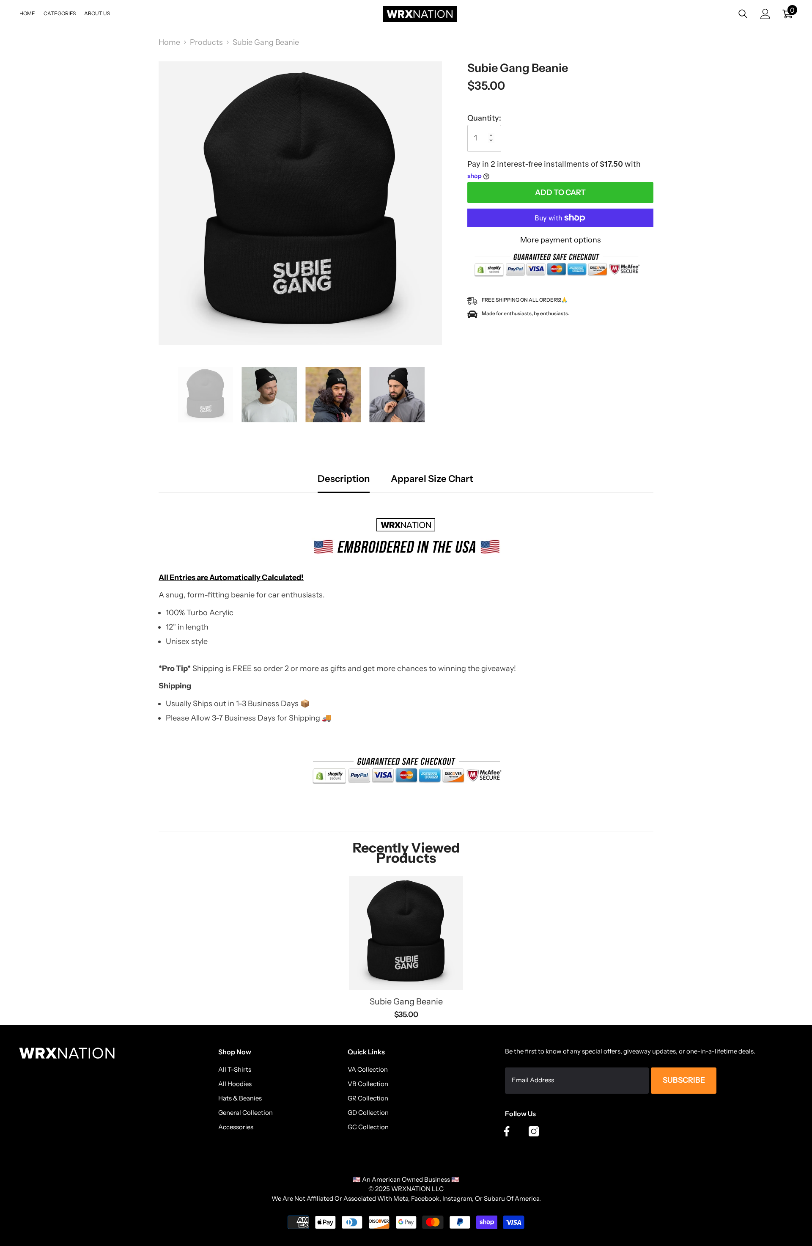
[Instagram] (534, 1131)
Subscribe (684, 1080)
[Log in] (765, 14)
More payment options (560, 240)
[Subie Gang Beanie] (406, 933)
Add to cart (560, 192)
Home (169, 42)
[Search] (743, 13)
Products (206, 42)
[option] (300, 203)
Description (344, 479)
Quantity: (484, 118)
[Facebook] (506, 1131)
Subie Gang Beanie (406, 1001)
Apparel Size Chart (432, 479)
